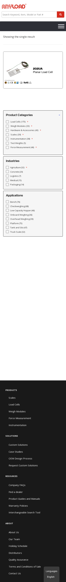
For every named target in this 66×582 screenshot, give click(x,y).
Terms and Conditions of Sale (25, 566)
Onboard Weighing (21, 214)
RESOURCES (11, 476)
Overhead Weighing (21, 219)
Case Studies (16, 451)
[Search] (60, 14)
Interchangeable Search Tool (24, 512)
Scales (16, 134)
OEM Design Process (20, 458)
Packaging (17, 184)
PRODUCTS (11, 390)
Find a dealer (16, 492)
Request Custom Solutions (23, 465)
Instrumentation (20, 138)
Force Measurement (22, 147)
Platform (16, 223)
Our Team (14, 539)
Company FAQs (17, 485)
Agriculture (17, 167)
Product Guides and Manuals (24, 498)
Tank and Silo (18, 227)
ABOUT (9, 523)
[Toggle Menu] (61, 26)
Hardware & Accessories (24, 130)
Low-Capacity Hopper (22, 210)
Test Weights (18, 143)
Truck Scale (17, 232)
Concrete (16, 171)
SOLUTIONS (11, 435)
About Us (14, 532)
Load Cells (18, 121)
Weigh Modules (20, 126)
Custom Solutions (18, 444)
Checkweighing (19, 206)
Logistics (15, 176)
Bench (15, 202)
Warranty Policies (18, 505)
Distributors (15, 552)
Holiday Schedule (18, 546)
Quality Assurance (18, 559)
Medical (15, 180)
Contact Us (15, 573)
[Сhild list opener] (28, 122)
